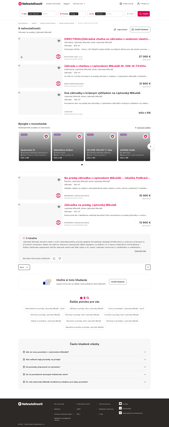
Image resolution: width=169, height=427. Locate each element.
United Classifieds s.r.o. (36, 424)
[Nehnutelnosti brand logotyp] (30, 3)
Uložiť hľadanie (141, 29)
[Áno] (54, 258)
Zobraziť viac (140, 251)
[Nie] (59, 258)
